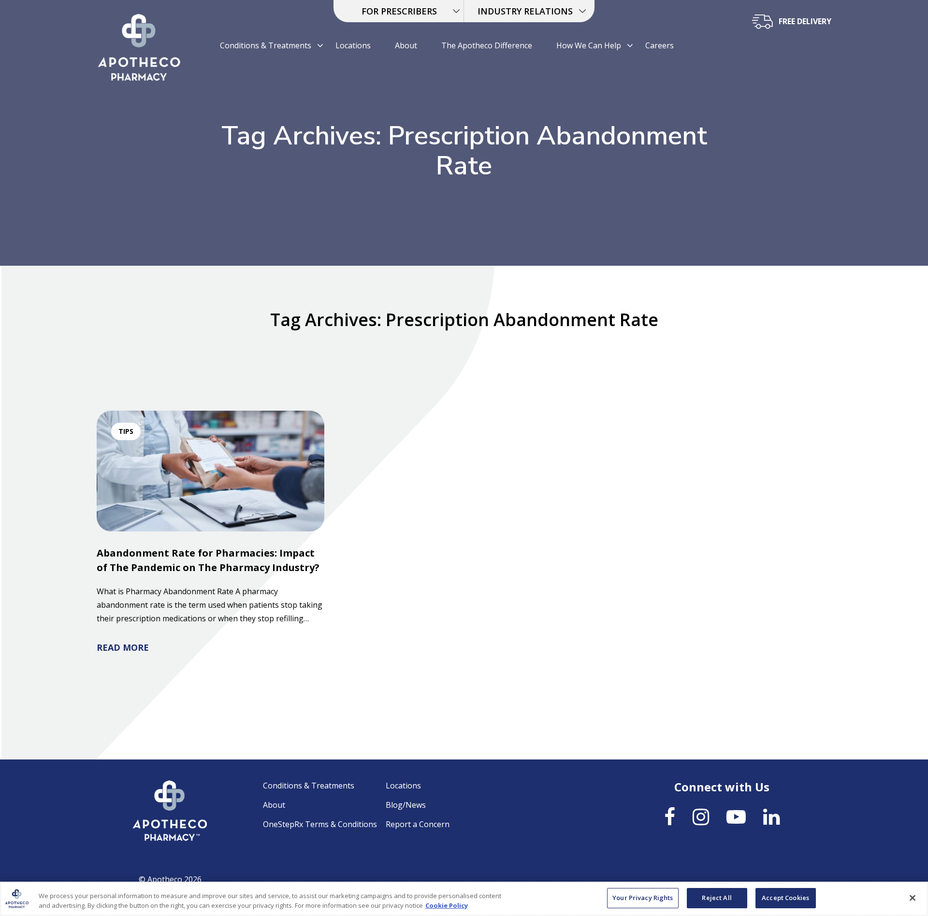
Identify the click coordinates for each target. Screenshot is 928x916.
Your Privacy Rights (642, 897)
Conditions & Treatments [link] (265, 45)
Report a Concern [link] (418, 824)
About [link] (406, 45)
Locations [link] (353, 45)
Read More (123, 647)
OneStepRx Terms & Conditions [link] (320, 824)
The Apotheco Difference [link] (486, 45)
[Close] (912, 897)
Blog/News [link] (406, 805)
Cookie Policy (446, 905)
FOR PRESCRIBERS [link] (399, 11)
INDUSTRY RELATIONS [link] (525, 11)
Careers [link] (659, 45)
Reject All (716, 897)
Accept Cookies (785, 897)
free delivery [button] (805, 21)
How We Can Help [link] (588, 45)
